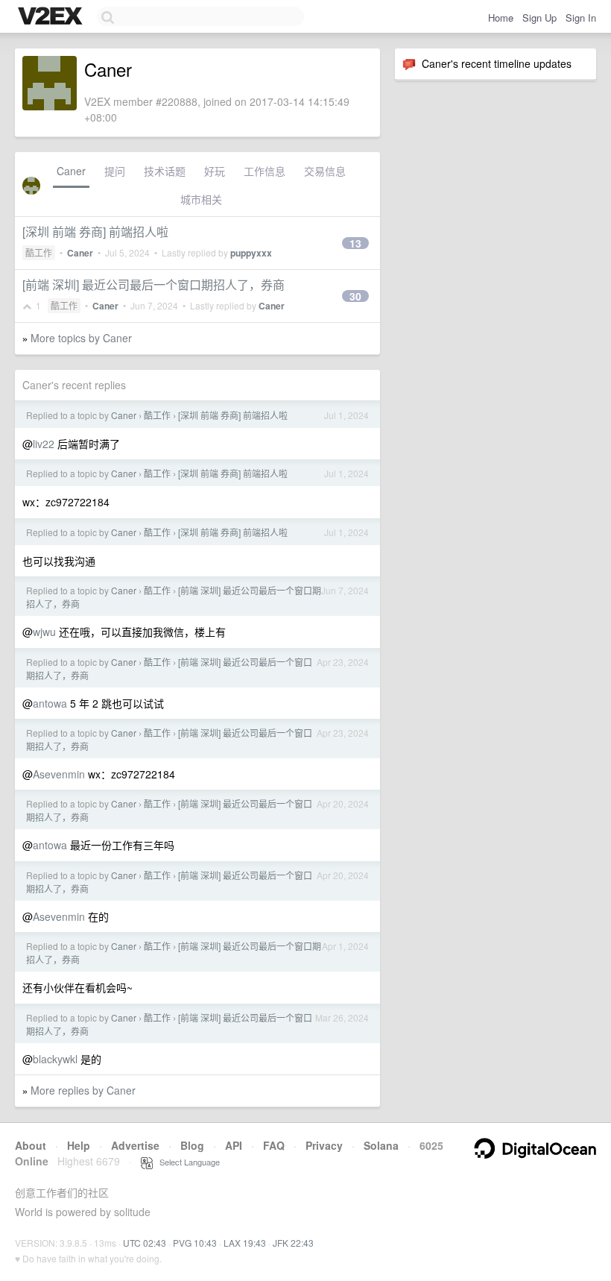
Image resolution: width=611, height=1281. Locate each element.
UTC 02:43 (144, 1242)
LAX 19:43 (245, 1242)
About (30, 1145)
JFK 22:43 (293, 1242)
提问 (114, 170)
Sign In (581, 17)
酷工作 (38, 252)
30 (355, 296)
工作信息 (264, 170)
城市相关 (201, 199)
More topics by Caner (81, 337)
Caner (71, 170)
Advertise (135, 1145)
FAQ (274, 1145)
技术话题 (165, 170)
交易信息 (325, 170)
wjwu (44, 631)
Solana (381, 1145)
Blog (192, 1145)
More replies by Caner (83, 1090)
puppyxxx (251, 252)
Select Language (186, 1162)
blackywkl (55, 1058)
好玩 (214, 170)
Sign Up (539, 17)
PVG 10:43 (195, 1242)
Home (500, 17)
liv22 (43, 443)
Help (78, 1145)
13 (355, 243)
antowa (50, 703)
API (233, 1145)
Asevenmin (59, 774)
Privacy (324, 1145)
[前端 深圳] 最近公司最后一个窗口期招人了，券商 (153, 284)
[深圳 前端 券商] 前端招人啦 (95, 231)
